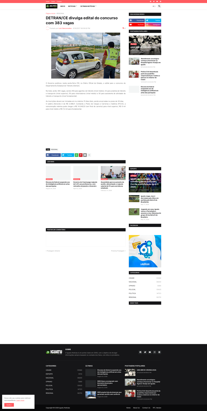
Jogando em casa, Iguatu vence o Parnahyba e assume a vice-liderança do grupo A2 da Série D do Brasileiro (151, 213)
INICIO (62, 6)
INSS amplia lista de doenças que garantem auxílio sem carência (109, 393)
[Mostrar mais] (89, 155)
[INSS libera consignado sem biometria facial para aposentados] (90, 383)
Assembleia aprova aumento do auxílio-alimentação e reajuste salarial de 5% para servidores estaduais (112, 185)
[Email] (85, 155)
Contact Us (146, 408)
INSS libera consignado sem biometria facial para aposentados (107, 383)
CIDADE (145, 278)
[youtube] (157, 1)
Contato (59, 1)
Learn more (20, 400)
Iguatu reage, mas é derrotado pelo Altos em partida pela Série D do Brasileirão (150, 199)
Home (47, 1)
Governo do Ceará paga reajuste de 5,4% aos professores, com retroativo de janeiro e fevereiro (85, 184)
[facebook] (150, 1)
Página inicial (50, 13)
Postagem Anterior (53, 251)
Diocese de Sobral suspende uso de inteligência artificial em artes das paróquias (58, 184)
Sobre (53, 1)
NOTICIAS (71, 6)
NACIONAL (145, 282)
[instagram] (154, 352)
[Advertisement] (86, 131)
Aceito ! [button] (9, 405)
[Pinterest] (81, 155)
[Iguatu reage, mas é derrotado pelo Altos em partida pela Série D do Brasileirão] (134, 198)
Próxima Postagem (117, 251)
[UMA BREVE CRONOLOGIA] (130, 372)
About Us (136, 408)
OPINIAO (145, 286)
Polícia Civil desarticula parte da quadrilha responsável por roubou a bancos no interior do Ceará (150, 75)
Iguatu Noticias (64, 408)
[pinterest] (160, 1)
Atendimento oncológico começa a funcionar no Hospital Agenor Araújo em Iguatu (151, 61)
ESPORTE (64, 374)
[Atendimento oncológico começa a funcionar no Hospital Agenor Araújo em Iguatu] (134, 61)
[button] (154, 6)
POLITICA (145, 293)
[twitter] (153, 1)
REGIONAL (60, 13)
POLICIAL (145, 289)
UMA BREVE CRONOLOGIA (146, 370)
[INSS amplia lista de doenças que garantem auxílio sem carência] (90, 394)
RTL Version (157, 408)
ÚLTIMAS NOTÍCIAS (87, 6)
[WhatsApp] (76, 155)
